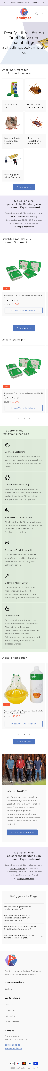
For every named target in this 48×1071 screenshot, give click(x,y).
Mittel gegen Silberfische (11, 176)
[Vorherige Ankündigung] (4, 2)
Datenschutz (11, 1010)
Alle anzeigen (24, 187)
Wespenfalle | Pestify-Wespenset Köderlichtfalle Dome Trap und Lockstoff (23, 712)
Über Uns (9, 1005)
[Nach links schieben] (18, 321)
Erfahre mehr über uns (22, 832)
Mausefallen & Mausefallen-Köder (12, 141)
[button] (5, 13)
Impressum (10, 1016)
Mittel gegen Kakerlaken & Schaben (34, 141)
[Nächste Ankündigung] (43, 2)
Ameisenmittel (12, 104)
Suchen (8, 989)
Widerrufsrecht (12, 1022)
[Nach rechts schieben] (29, 321)
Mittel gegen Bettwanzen (34, 106)
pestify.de (19, 1068)
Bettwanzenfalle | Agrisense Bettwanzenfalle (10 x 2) (23, 296)
